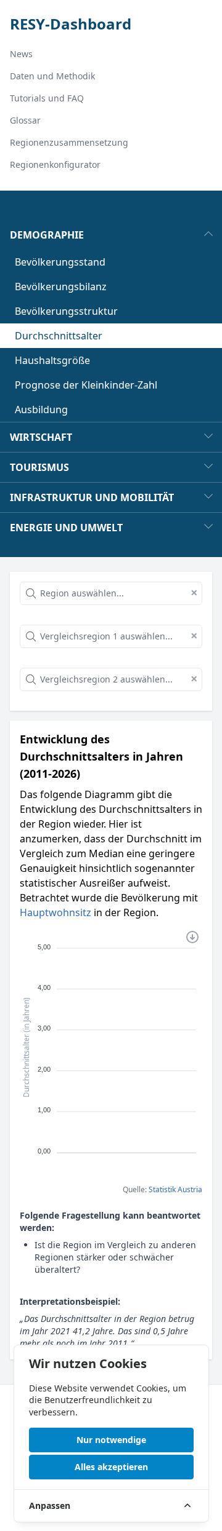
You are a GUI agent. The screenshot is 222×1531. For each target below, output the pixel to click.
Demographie (47, 235)
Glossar (25, 120)
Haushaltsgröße (52, 360)
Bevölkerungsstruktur (66, 311)
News (21, 54)
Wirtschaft (41, 437)
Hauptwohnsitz (55, 912)
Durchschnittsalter (58, 335)
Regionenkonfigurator (55, 164)
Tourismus (39, 467)
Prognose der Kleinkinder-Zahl (86, 385)
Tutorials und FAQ (47, 98)
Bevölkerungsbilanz (61, 286)
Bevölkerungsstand (60, 262)
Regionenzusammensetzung (69, 142)
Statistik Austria (175, 1189)
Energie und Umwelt (66, 527)
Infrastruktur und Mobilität (92, 497)
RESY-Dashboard (70, 24)
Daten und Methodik (52, 76)
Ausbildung (41, 409)
